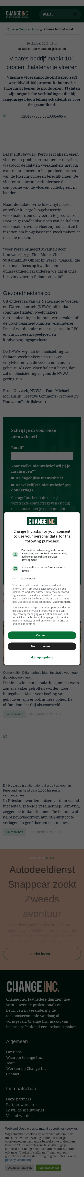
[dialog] (42, 588)
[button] (42, 578)
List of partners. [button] (62, 602)
